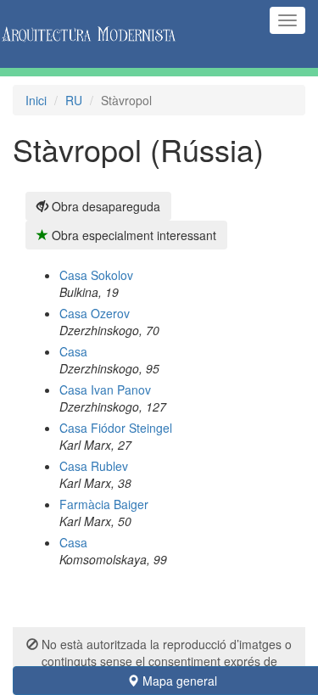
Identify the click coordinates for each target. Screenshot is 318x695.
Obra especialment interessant (132, 235)
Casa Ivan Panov (105, 389)
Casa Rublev (93, 465)
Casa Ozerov (94, 313)
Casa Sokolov (96, 274)
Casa (73, 351)
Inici (36, 100)
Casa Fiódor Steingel (115, 427)
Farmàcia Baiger (103, 504)
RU (73, 100)
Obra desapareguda (104, 206)
